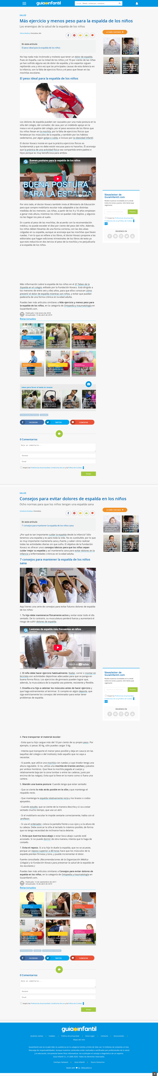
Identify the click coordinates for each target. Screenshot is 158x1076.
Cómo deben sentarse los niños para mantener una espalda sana (82, 939)
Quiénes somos (36, 1036)
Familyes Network (61, 1062)
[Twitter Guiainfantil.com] (127, 236)
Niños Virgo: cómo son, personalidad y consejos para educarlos (111, 49)
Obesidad (44, 415)
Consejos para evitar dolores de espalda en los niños (31, 344)
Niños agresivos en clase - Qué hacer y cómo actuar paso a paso (130, 68)
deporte (83, 691)
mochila (51, 762)
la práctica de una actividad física (41, 149)
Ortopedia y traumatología (78, 305)
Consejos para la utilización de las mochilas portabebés (57, 344)
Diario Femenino (97, 1062)
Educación (52, 907)
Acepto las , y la (52, 468)
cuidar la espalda (58, 534)
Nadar (72, 673)
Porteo (51, 338)
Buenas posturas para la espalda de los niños (30, 371)
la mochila (45, 131)
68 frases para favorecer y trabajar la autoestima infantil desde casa (111, 67)
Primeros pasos (26, 950)
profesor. (25, 818)
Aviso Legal (89, 1036)
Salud (23, 15)
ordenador (35, 824)
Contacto (104, 1036)
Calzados (37, 950)
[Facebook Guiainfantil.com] (110, 236)
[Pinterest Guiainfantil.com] (115, 236)
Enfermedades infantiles (29, 415)
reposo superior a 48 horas (45, 850)
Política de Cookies (75, 468)
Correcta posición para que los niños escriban (56, 913)
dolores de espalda (46, 621)
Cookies (52, 1036)
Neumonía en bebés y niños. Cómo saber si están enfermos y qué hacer (130, 49)
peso (85, 742)
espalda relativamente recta (54, 798)
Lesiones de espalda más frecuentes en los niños (82, 913)
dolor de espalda (83, 56)
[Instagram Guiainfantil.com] (121, 236)
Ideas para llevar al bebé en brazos (36, 387)
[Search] (119, 3)
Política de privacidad (70, 1036)
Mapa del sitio (79, 1039)
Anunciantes (119, 1036)
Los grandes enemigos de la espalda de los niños (82, 344)
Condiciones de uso (58, 468)
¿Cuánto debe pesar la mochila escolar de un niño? (57, 940)
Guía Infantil (79, 1062)
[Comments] (92, 35)
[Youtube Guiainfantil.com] (132, 236)
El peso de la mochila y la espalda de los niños (83, 371)
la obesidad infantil (83, 137)
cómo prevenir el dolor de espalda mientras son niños (56, 292)
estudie (34, 806)
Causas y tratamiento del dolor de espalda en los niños (32, 913)
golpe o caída (51, 137)
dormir (47, 839)
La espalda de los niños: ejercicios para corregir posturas (57, 371)
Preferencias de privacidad (40, 468)
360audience (86, 1068)
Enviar (88, 474)
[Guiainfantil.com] (49, 4)
